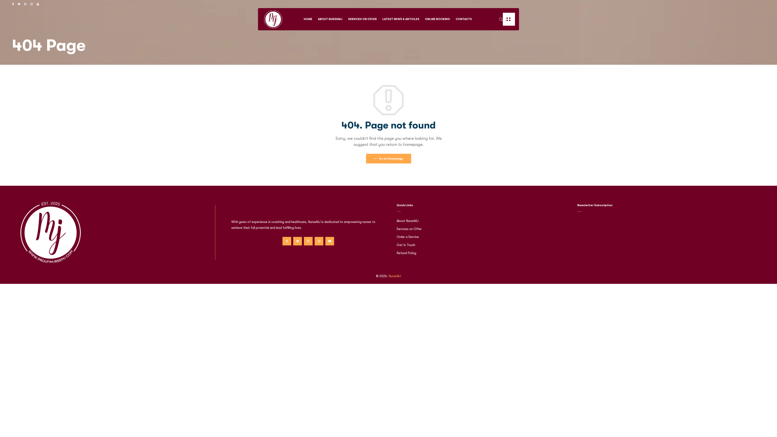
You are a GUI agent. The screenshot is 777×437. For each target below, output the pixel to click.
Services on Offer (362, 19)
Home (308, 19)
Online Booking (437, 19)
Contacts (464, 19)
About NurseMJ (330, 19)
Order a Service (408, 237)
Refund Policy (406, 253)
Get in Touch (406, 245)
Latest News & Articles (400, 19)
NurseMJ (394, 276)
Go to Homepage (390, 158)
